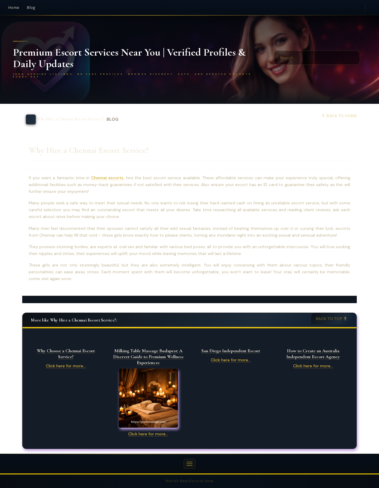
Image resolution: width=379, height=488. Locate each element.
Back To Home (341, 115)
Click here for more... (66, 366)
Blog (31, 7)
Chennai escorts (107, 177)
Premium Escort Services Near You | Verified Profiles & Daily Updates (129, 58)
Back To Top (329, 318)
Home (13, 7)
